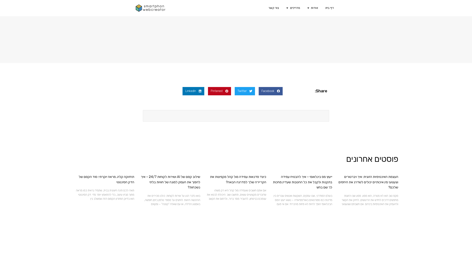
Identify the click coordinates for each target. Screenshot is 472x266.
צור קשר (274, 8)
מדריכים (295, 8)
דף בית (329, 8)
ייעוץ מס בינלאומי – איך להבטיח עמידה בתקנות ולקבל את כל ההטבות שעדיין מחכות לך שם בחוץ (302, 182)
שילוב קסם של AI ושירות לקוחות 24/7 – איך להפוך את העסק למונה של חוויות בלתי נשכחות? (170, 182)
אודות (314, 8)
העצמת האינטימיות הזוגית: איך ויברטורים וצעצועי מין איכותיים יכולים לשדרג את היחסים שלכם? (368, 182)
